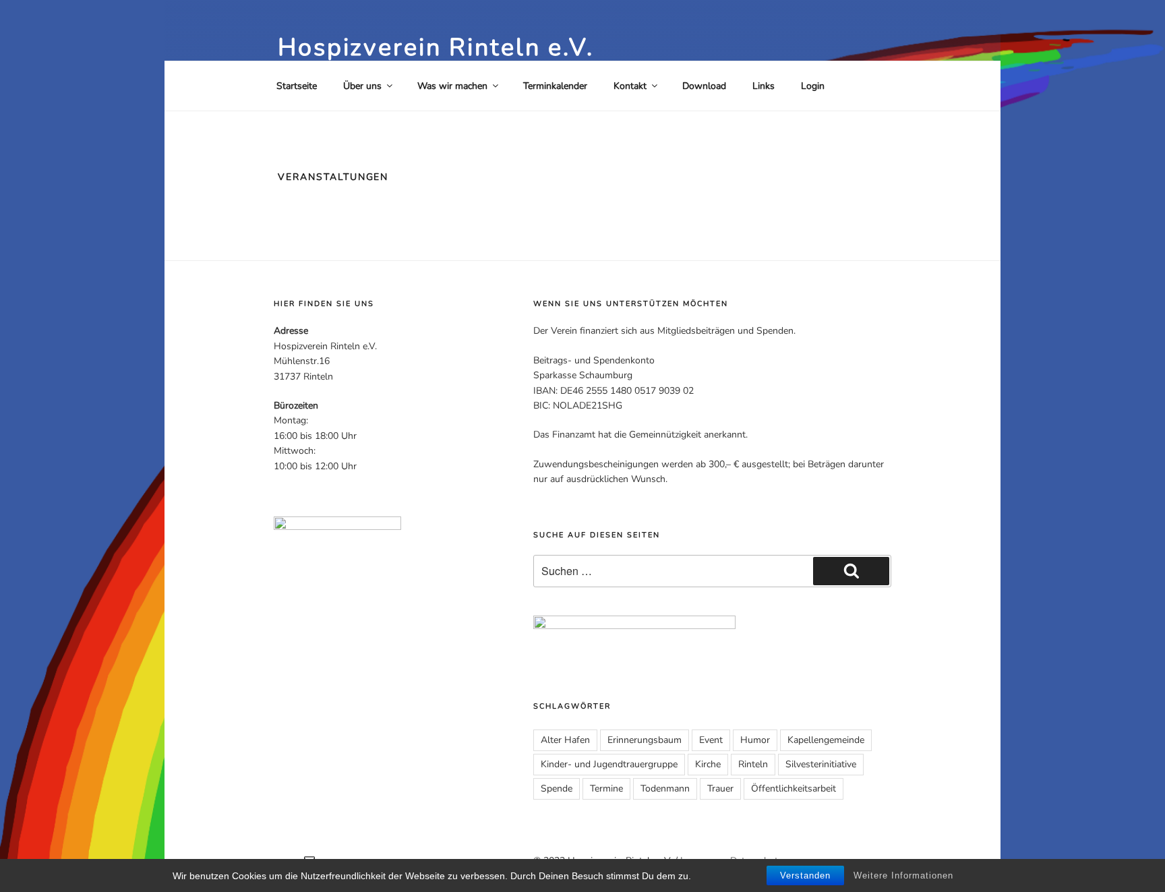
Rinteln (753, 764)
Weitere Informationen (903, 875)
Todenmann (665, 788)
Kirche (708, 764)
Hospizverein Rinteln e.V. (436, 47)
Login (813, 86)
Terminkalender (555, 86)
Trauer (720, 788)
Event (711, 740)
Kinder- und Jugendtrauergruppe (609, 764)
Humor (755, 740)
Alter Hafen (565, 740)
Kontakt (630, 86)
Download (704, 86)
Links (763, 86)
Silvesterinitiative (820, 764)
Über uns (362, 86)
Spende (556, 788)
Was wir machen (452, 86)
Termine (606, 788)
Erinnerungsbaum (644, 740)
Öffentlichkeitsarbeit (793, 788)
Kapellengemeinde (825, 740)
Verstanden (805, 875)
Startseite (296, 86)
